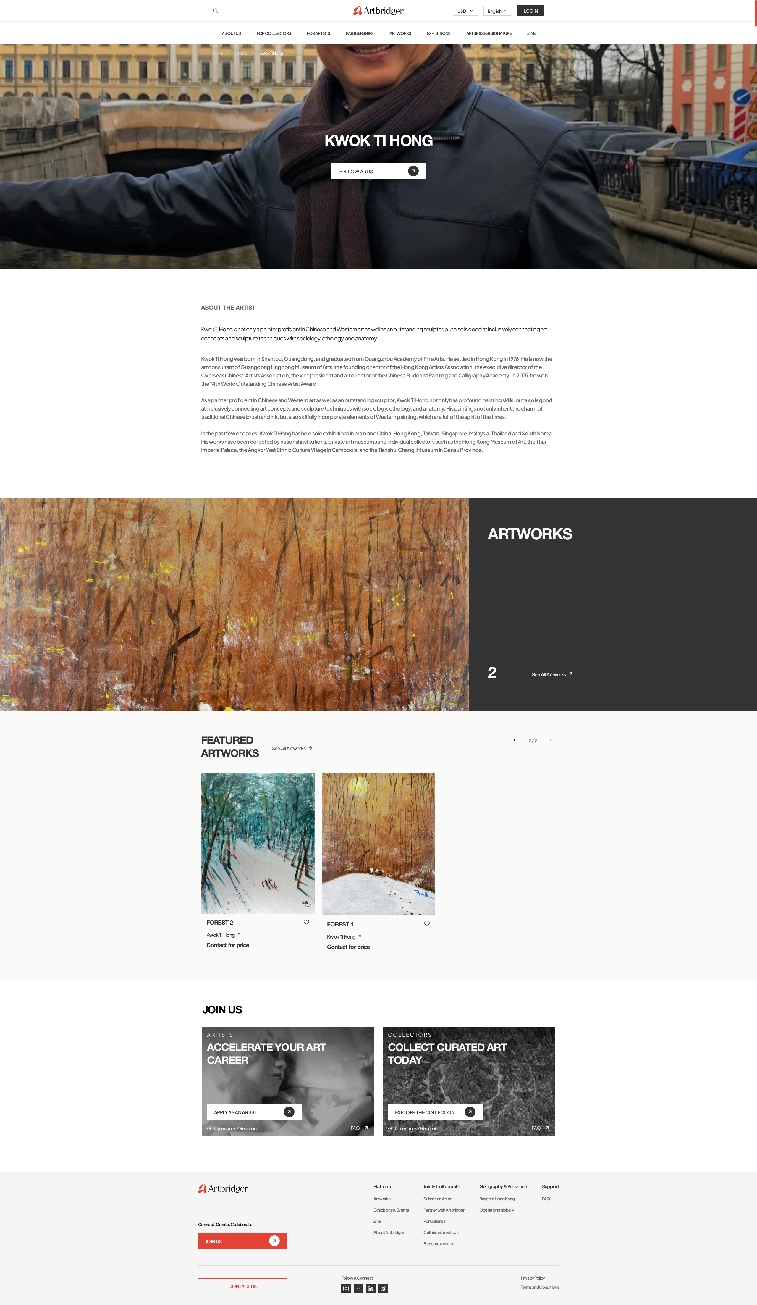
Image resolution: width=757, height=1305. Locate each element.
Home (217, 53)
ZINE (531, 33)
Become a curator (439, 1243)
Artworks (381, 1198)
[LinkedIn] (371, 1288)
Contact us (242, 1285)
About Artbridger (388, 1232)
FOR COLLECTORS (274, 33)
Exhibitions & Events (391, 1210)
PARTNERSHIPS (360, 33)
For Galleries (434, 1221)
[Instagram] (346, 1288)
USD (461, 11)
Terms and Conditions (540, 1287)
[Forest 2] (258, 843)
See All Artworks (549, 674)
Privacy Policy (533, 1278)
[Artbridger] (378, 10)
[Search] (215, 10)
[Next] (550, 740)
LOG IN (531, 10)
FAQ (355, 1127)
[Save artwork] (306, 922)
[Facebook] (358, 1288)
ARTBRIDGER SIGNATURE (489, 33)
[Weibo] (383, 1288)
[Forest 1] (378, 844)
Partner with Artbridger (443, 1210)
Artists (241, 53)
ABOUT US (231, 33)
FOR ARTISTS (318, 33)
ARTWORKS (400, 33)
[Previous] (514, 740)
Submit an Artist (437, 1198)
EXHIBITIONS (439, 33)
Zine (377, 1221)
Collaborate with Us (440, 1232)
